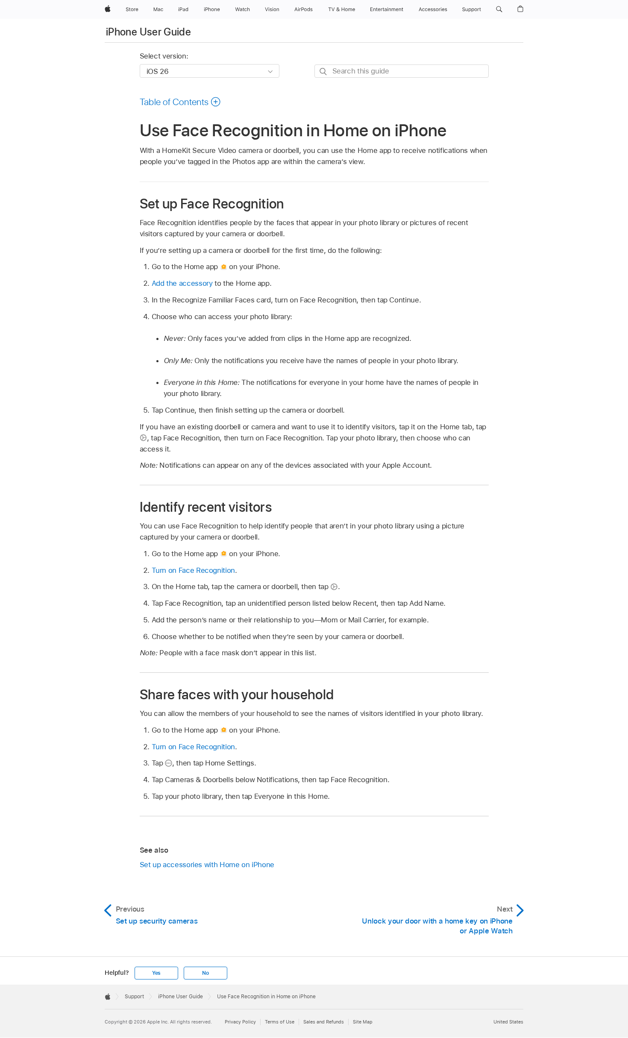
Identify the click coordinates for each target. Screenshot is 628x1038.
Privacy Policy (240, 1022)
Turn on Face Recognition (193, 570)
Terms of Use (279, 1022)
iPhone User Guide (148, 32)
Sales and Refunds (323, 1022)
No (205, 973)
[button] (499, 9)
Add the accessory (182, 283)
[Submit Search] (323, 71)
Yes (156, 973)
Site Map (363, 1022)
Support (134, 997)
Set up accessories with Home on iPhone (207, 864)
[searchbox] (401, 71)
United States (508, 1022)
